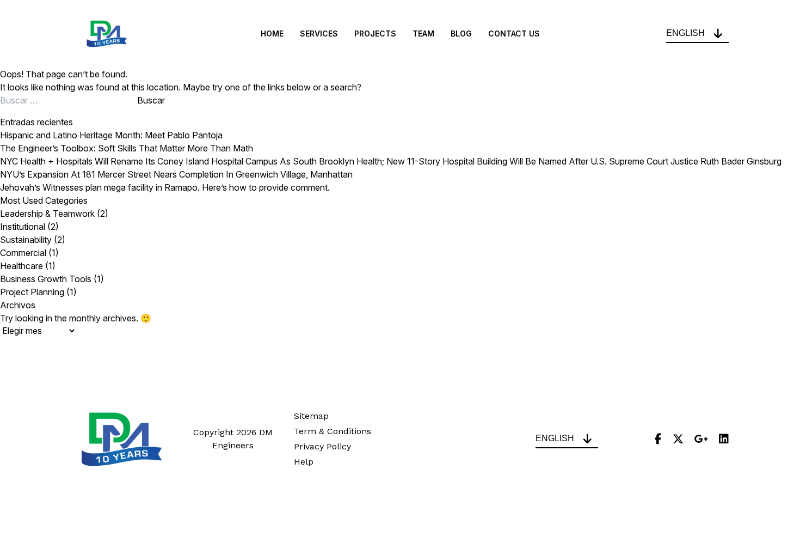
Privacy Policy (322, 446)
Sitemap (311, 416)
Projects (375, 33)
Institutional (22, 226)
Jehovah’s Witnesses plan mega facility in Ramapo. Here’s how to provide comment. (165, 187)
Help (303, 461)
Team (423, 33)
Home (272, 33)
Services (319, 33)
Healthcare (21, 265)
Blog (461, 33)
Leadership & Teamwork (47, 213)
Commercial (23, 252)
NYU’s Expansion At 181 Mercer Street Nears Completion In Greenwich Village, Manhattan (176, 174)
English (685, 33)
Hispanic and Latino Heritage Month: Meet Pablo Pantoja (111, 135)
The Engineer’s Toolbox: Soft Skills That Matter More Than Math (126, 148)
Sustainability (26, 239)
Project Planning (32, 292)
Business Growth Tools (45, 278)
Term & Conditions (332, 431)
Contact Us (514, 33)
